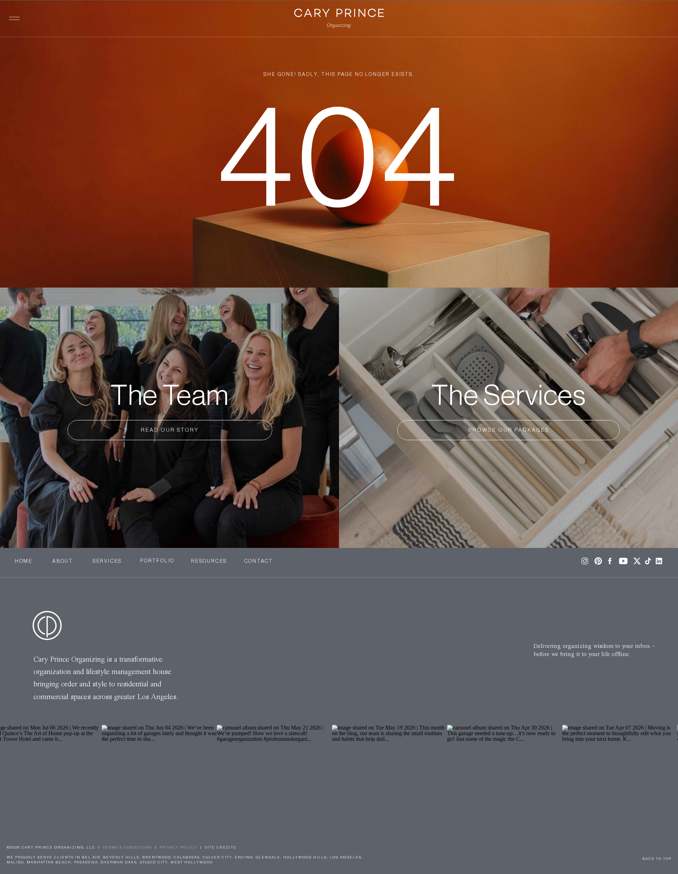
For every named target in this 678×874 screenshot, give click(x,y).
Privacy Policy (178, 847)
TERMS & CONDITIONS (127, 847)
